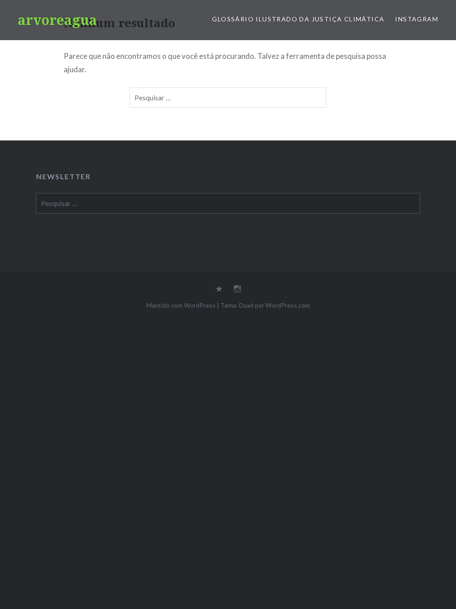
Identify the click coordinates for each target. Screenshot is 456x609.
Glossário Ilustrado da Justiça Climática (298, 19)
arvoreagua (57, 20)
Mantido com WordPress (181, 305)
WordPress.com (287, 305)
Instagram (416, 19)
